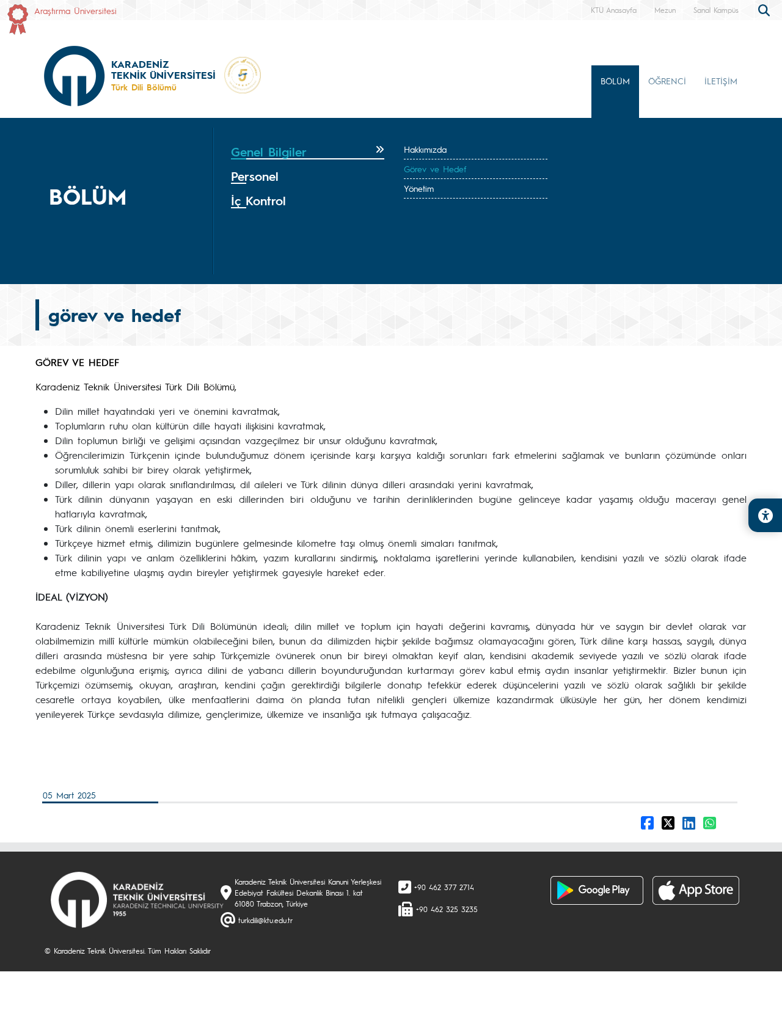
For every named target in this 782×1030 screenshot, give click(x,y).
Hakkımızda (425, 149)
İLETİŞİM (720, 80)
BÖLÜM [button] (615, 80)
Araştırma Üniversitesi (75, 10)
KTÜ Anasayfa (614, 10)
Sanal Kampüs (716, 10)
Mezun (665, 10)
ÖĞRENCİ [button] (667, 80)
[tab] (307, 152)
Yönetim (419, 188)
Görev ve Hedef (435, 168)
